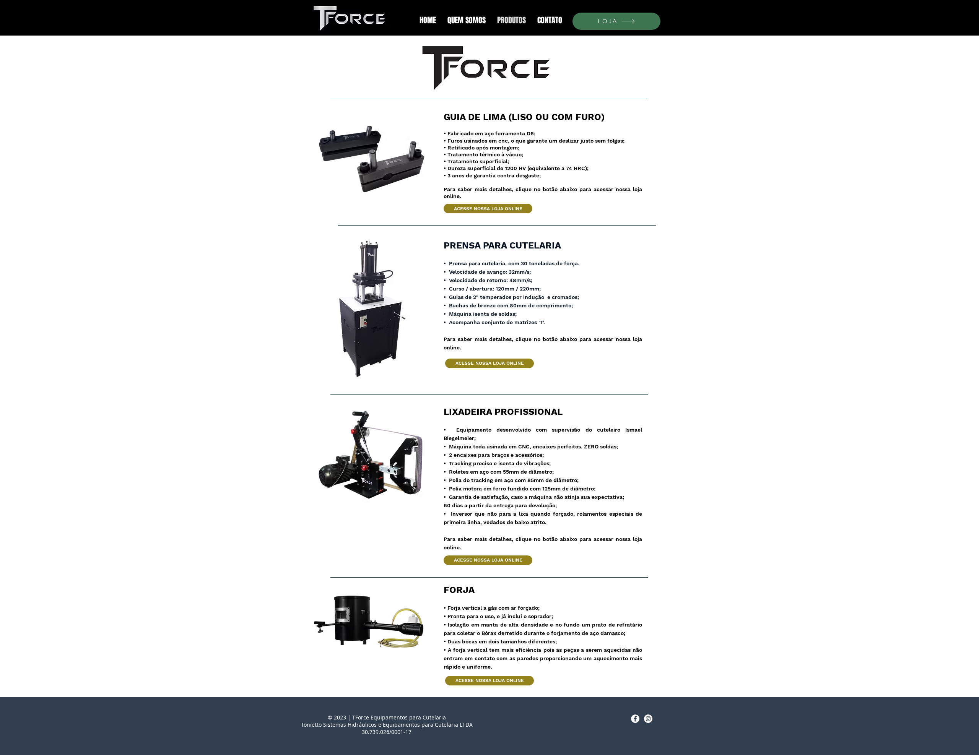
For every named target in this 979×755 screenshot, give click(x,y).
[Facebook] (635, 718)
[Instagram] (648, 718)
